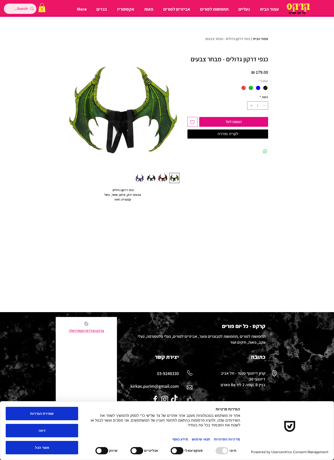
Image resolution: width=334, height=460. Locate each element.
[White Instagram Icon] (164, 399)
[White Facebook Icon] (155, 399)
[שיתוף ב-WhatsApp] (265, 151)
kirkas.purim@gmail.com (154, 386)
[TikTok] (174, 399)
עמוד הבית (260, 38)
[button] (42, 7)
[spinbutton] (258, 105)
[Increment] (251, 105)
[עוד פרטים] (86, 325)
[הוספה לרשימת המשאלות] (192, 122)
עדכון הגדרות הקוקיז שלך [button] (86, 330)
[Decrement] (264, 105)
